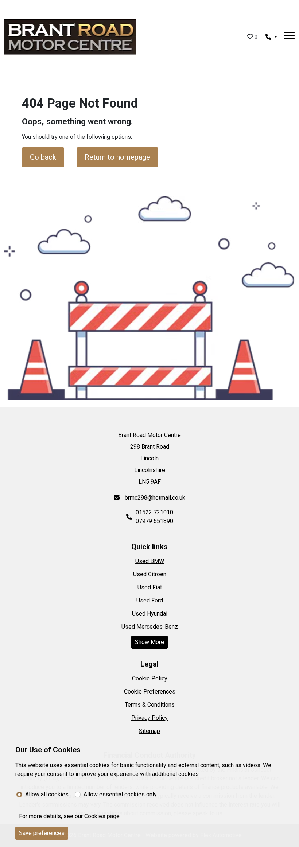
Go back (43, 157)
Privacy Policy (149, 717)
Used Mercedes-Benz (149, 626)
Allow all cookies (47, 794)
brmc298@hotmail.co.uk (154, 497)
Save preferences (42, 833)
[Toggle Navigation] (289, 37)
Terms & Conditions (150, 704)
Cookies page (102, 816)
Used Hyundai (149, 613)
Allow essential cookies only (120, 794)
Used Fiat (149, 587)
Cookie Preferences (149, 691)
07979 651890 (154, 521)
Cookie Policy (149, 678)
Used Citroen (149, 574)
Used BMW (149, 561)
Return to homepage (117, 157)
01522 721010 (154, 512)
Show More (149, 642)
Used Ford (149, 600)
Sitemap (149, 730)
